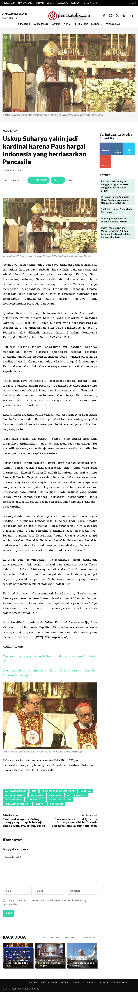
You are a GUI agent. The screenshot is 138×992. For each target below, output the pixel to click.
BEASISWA (56, 937)
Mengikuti (118, 144)
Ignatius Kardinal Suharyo (58, 791)
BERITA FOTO (71, 937)
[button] (131, 15)
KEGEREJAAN (10, 131)
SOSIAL (76, 982)
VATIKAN (65, 982)
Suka (105, 144)
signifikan (56, 803)
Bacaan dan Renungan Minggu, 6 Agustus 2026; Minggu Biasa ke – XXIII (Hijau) (115, 186)
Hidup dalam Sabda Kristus (82, 964)
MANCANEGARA (49, 982)
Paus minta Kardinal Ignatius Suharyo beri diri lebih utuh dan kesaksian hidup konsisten (74, 822)
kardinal (85, 791)
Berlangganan (108, 156)
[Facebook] (104, 15)
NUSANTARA (31, 982)
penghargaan (35, 799)
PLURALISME (89, 982)
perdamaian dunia (60, 799)
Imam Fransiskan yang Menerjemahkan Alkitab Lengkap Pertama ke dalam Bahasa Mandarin (116, 232)
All (45, 937)
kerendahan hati (15, 795)
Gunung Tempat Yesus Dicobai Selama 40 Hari (114, 220)
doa (33, 791)
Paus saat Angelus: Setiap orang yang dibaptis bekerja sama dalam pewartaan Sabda (24, 822)
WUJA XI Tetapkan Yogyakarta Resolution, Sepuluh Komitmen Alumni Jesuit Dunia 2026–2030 (18, 958)
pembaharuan (13, 799)
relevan (40, 803)
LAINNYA (103, 982)
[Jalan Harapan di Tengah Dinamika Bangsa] (50, 955)
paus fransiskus (76, 795)
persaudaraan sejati (17, 803)
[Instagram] (110, 15)
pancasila (55, 795)
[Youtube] (123, 15)
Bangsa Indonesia (15, 791)
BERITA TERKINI (14, 946)
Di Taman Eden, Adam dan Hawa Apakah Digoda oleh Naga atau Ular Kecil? (115, 199)
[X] (117, 15)
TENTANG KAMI (119, 982)
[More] (70, 180)
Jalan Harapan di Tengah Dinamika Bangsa (49, 962)
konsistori (37, 795)
